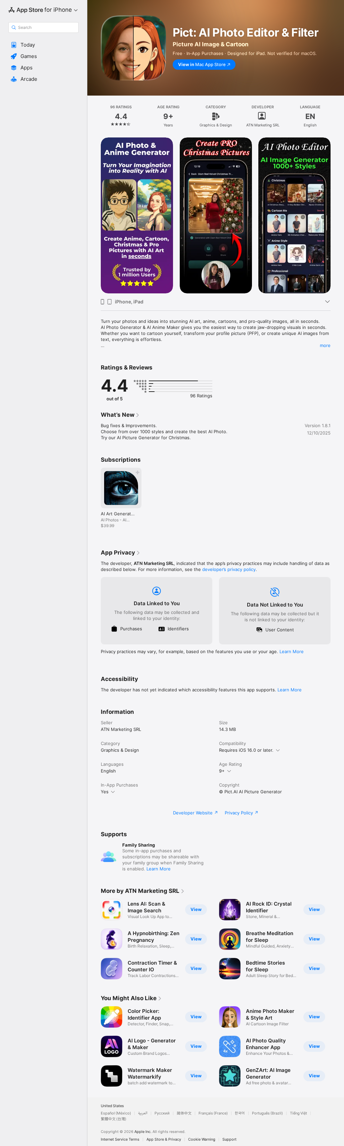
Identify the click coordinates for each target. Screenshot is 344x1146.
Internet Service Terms (120, 1139)
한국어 (240, 1113)
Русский (162, 1113)
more (325, 345)
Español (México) (116, 1113)
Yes (105, 791)
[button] (43, 45)
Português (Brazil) (267, 1113)
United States (112, 1106)
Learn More (292, 651)
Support (229, 1139)
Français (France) (213, 1113)
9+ (222, 770)
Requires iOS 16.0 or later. (246, 750)
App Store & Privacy (163, 1139)
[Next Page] (337, 116)
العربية (142, 1113)
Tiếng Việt (298, 1113)
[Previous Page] (94, 116)
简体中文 (184, 1113)
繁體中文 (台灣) (113, 1119)
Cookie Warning (201, 1139)
